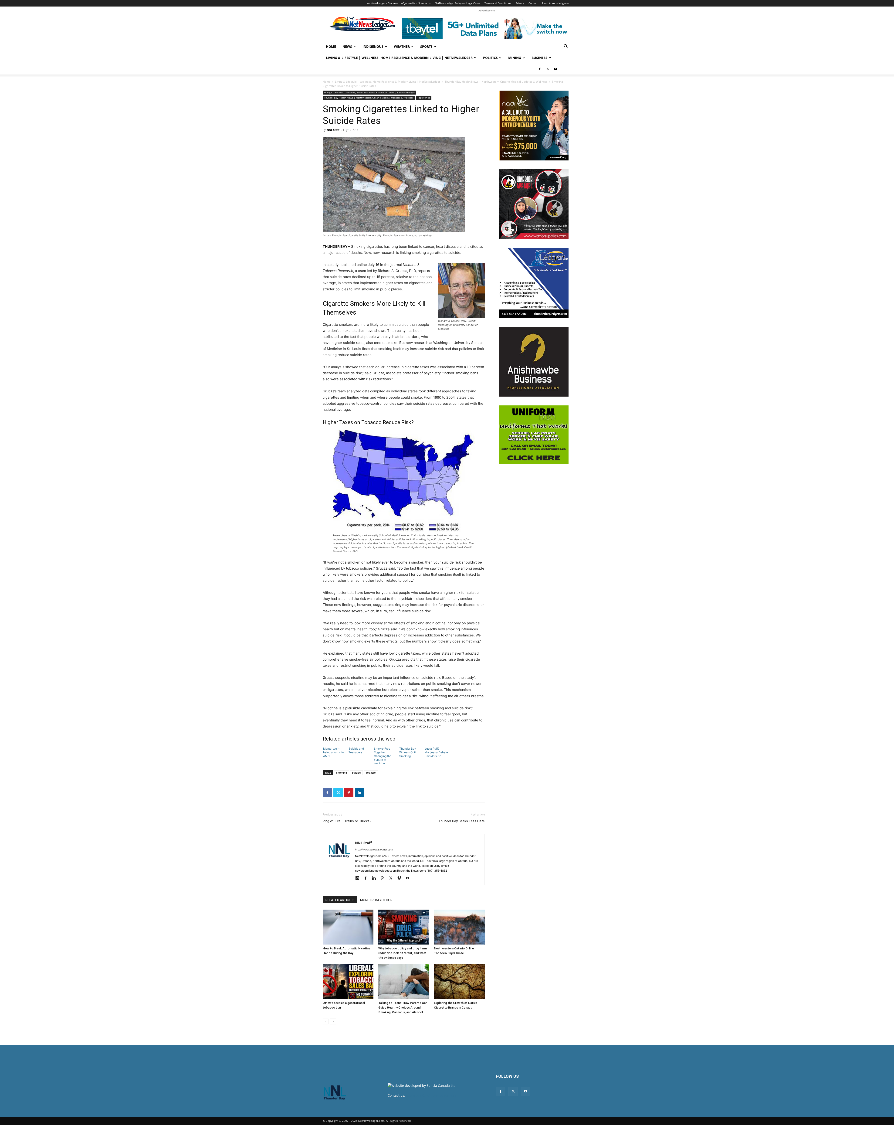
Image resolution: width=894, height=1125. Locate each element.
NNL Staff (333, 130)
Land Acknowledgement (556, 3)
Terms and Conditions (497, 3)
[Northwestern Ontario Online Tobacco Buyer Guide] (459, 927)
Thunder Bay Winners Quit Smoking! (407, 752)
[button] (565, 47)
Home (331, 46)
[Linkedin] (359, 792)
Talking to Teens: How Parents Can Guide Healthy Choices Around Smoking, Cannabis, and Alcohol (402, 1007)
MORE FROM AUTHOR (376, 900)
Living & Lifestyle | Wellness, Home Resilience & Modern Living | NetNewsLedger (399, 57)
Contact (533, 3)
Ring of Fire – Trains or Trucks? (347, 821)
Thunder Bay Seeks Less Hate (461, 821)
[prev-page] (325, 1021)
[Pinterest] (348, 792)
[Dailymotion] (359, 878)
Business (539, 57)
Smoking (341, 772)
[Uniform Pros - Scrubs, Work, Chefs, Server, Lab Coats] (534, 434)
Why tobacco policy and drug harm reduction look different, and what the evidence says (402, 953)
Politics (490, 57)
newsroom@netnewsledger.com (431, 1095)
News (347, 46)
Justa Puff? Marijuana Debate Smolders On (436, 752)
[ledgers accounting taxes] (534, 283)
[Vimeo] (401, 878)
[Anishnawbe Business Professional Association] (534, 362)
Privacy (519, 3)
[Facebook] (539, 69)
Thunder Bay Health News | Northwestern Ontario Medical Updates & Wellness (496, 82)
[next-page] (333, 1021)
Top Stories (423, 97)
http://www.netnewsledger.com (374, 849)
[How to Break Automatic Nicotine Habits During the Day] (348, 927)
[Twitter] (547, 69)
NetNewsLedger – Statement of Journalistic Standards (398, 3)
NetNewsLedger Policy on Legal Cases (457, 3)
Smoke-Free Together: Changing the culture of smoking (382, 755)
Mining (514, 57)
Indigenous (372, 46)
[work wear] (534, 204)
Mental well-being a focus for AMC (334, 752)
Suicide (356, 772)
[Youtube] (555, 69)
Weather (402, 46)
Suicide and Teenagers (356, 750)
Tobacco (371, 772)
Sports (426, 46)
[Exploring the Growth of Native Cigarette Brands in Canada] (459, 981)
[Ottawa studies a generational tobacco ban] (348, 981)
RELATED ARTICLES (340, 900)
